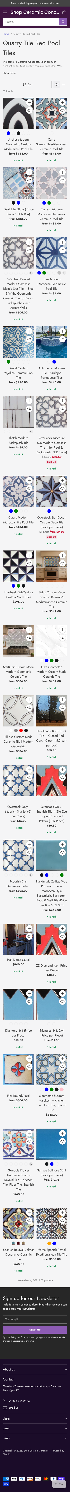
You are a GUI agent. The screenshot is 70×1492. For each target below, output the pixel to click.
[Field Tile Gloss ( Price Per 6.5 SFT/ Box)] (18, 183)
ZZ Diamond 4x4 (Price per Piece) (51, 968)
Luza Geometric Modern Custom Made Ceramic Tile (51, 672)
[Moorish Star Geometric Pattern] (18, 855)
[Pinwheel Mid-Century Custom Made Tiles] (18, 566)
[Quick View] (29, 110)
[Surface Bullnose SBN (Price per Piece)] (51, 1144)
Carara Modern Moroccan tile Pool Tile (18, 520)
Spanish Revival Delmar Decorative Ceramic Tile (18, 1254)
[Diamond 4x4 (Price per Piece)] (18, 1004)
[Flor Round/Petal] (18, 1069)
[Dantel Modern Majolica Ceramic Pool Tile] (18, 342)
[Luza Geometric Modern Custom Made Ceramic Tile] (51, 641)
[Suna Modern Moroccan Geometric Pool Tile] (51, 253)
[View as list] (63, 84)
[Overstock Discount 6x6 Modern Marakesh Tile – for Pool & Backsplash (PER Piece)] (51, 412)
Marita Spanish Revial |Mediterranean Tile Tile (51, 1252)
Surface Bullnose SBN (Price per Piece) (51, 1172)
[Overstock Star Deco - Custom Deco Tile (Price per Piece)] (51, 491)
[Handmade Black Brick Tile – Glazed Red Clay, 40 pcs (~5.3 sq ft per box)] (51, 710)
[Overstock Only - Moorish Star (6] (18, 780)
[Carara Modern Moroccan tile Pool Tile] (18, 491)
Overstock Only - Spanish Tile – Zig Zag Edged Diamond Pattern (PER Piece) (51, 813)
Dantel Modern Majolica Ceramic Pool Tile (18, 373)
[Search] (63, 22)
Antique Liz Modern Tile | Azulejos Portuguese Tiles (51, 373)
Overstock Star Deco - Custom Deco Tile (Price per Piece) (51, 522)
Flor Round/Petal (18, 1095)
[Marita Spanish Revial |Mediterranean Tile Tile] (51, 1223)
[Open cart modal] (64, 12)
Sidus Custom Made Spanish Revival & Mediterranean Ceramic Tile (51, 599)
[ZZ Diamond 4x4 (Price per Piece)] (51, 939)
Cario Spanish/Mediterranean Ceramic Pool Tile (51, 144)
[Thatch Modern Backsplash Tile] (18, 412)
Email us (13, 1408)
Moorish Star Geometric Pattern (18, 883)
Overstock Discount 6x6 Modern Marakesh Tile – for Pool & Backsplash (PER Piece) (51, 445)
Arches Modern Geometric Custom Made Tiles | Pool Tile (18, 144)
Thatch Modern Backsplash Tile (18, 440)
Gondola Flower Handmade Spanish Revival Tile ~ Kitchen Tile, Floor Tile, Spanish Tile (18, 1180)
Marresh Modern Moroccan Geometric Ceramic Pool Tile (52, 214)
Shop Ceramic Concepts (36, 1450)
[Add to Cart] (29, 102)
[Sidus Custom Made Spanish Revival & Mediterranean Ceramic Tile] (51, 566)
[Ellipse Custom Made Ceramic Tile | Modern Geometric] (18, 710)
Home (6, 34)
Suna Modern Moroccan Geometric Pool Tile (52, 284)
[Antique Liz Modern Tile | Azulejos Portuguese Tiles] (51, 342)
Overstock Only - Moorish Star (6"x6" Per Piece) (18, 811)
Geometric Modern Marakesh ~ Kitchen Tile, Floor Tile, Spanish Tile (51, 1102)
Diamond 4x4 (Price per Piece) (18, 1033)
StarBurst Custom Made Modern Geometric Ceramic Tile (18, 672)
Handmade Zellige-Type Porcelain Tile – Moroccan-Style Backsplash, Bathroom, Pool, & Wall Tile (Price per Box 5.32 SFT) (51, 893)
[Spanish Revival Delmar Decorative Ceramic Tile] (18, 1223)
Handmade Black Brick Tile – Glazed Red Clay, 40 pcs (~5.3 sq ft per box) (51, 738)
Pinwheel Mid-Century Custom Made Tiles (18, 594)
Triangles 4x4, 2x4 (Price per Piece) (52, 1033)
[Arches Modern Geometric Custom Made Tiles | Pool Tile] (18, 113)
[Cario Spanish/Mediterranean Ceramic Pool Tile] (51, 113)
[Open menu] (4, 12)
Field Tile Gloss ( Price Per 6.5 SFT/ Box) (18, 211)
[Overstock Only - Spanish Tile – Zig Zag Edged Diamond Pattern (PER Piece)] (51, 780)
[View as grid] (56, 84)
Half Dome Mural (18, 959)
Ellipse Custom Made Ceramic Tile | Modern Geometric (18, 741)
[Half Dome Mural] (18, 939)
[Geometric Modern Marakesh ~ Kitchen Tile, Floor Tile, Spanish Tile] (51, 1069)
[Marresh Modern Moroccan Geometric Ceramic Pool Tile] (51, 183)
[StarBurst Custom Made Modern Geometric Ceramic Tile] (18, 641)
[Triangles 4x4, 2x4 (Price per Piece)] (51, 1004)
